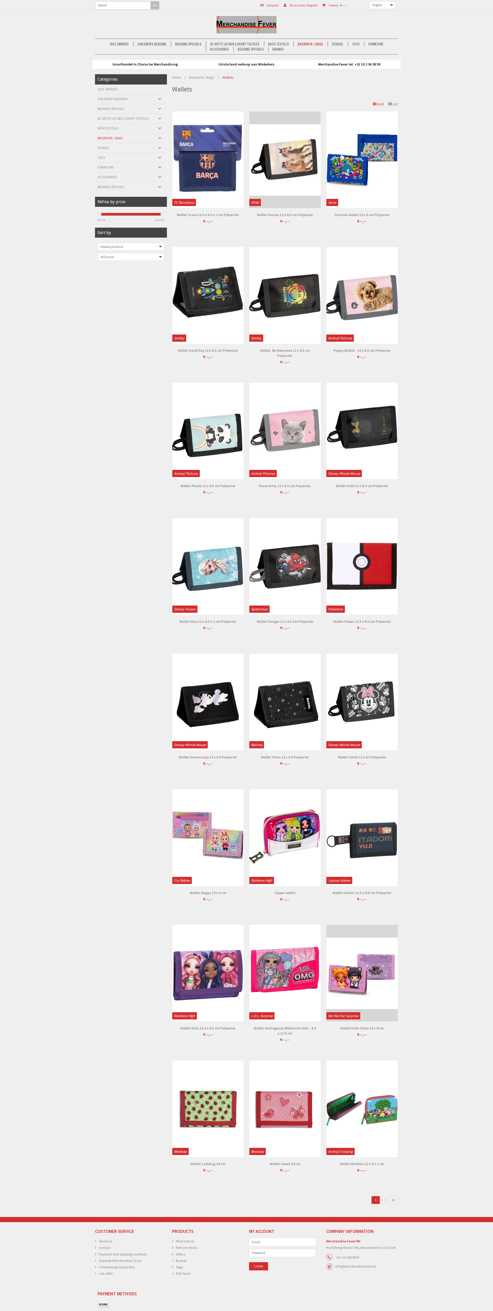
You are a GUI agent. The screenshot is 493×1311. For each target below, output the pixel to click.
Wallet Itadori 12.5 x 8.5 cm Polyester (362, 892)
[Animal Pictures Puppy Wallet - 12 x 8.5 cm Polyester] (362, 295)
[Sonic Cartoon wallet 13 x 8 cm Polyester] (362, 159)
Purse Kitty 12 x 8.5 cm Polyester (285, 486)
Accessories (219, 49)
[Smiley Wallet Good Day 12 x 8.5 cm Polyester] (208, 295)
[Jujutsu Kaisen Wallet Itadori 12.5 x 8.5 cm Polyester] (362, 837)
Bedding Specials (188, 44)
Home (176, 77)
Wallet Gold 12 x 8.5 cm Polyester (362, 486)
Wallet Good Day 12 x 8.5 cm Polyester (208, 350)
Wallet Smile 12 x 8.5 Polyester (362, 757)
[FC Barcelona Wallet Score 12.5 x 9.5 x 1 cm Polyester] (208, 159)
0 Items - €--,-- (337, 5)
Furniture (375, 44)
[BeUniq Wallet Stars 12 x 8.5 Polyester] (285, 702)
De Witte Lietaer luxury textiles (234, 44)
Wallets (228, 77)
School (337, 44)
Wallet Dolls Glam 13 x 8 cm (362, 1028)
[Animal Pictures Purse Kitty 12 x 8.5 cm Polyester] (285, 431)
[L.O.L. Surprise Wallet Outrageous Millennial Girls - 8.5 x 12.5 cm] (285, 973)
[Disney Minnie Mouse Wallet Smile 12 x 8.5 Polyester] (362, 702)
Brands (278, 49)
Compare (272, 5)
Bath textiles (278, 44)
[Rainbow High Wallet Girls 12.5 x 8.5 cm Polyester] (208, 973)
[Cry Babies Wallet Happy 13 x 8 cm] (208, 837)
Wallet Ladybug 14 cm (208, 1163)
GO (155, 5)
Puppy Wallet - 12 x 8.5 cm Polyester (362, 350)
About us (105, 1241)
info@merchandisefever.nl (355, 1266)
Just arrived (119, 44)
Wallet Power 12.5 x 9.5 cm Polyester (362, 621)
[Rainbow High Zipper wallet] (285, 837)
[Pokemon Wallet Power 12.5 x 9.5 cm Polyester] (362, 566)
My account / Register (303, 5)
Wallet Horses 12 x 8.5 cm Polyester (285, 214)
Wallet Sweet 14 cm (285, 1163)
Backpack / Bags (310, 44)
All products (185, 1241)
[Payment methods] (103, 1304)
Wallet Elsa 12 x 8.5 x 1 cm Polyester (207, 621)
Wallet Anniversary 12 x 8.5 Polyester (208, 757)
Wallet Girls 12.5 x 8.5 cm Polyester (207, 1028)
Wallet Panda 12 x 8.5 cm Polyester (208, 486)
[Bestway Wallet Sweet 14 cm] (285, 1109)
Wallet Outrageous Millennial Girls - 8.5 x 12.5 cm (285, 1031)
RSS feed (183, 1273)
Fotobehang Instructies (117, 1267)
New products (186, 1247)
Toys (355, 44)
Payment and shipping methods (123, 1254)
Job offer (106, 1273)
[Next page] (393, 1200)
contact (105, 1247)
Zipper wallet (285, 892)
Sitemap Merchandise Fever (120, 1260)
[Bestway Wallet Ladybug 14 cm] (208, 1109)
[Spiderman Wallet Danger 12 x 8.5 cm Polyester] (285, 566)
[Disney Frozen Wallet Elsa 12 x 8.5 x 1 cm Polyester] (208, 566)
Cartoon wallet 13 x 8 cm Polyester (362, 214)
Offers (181, 1254)
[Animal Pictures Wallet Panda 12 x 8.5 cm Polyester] (208, 431)
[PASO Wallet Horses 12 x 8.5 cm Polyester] (285, 159)
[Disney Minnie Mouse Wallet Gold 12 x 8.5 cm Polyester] (362, 431)
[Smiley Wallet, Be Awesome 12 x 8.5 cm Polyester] (285, 295)
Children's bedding (151, 44)
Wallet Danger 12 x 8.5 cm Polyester (285, 621)
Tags (179, 1267)
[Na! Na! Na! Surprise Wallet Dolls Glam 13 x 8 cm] (362, 973)
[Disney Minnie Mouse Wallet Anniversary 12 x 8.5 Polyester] (208, 702)
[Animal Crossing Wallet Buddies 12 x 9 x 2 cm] (362, 1109)
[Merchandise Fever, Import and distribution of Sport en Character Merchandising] (246, 24)
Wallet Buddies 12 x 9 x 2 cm (362, 1163)
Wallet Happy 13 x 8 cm (208, 892)
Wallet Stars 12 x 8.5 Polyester (285, 757)
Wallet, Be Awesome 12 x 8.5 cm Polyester (285, 353)
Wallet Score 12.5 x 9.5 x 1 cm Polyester (208, 214)
